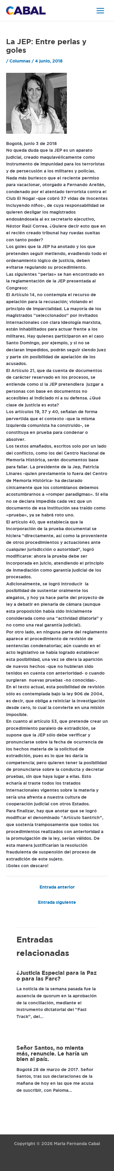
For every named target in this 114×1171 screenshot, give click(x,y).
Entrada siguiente (57, 902)
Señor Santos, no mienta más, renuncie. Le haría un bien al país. (52, 1054)
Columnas (19, 61)
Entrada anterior (57, 887)
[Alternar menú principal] (100, 10)
